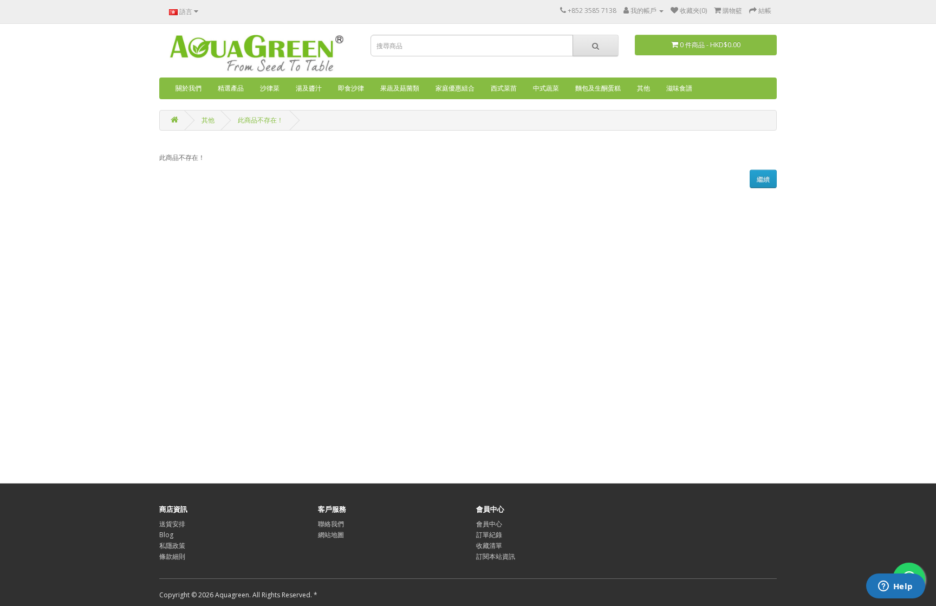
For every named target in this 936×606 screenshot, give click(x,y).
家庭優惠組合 (454, 88)
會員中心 (489, 523)
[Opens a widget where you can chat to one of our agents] (895, 587)
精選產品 (231, 88)
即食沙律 (351, 88)
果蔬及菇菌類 (399, 88)
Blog (166, 534)
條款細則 (172, 556)
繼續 (763, 179)
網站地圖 (331, 534)
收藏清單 (489, 545)
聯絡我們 (331, 523)
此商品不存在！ (260, 120)
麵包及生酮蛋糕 (598, 88)
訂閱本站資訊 (495, 556)
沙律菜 (270, 88)
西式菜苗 (504, 88)
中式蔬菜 (546, 88)
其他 (643, 88)
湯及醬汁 (309, 88)
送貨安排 (172, 523)
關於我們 (189, 88)
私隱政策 (172, 545)
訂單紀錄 (489, 534)
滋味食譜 (679, 88)
